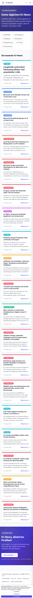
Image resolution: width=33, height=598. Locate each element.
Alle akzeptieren (16, 596)
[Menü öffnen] (30, 2)
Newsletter (7, 578)
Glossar (20, 578)
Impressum (26, 578)
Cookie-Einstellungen (16, 581)
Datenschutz (5, 581)
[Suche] (26, 2)
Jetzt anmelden (8, 555)
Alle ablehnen (16, 591)
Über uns (13, 578)
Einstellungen (16, 593)
